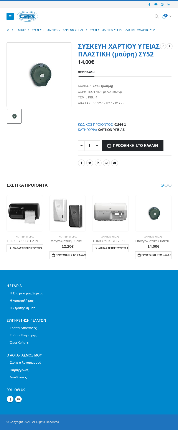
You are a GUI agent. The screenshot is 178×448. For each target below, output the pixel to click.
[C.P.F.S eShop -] (27, 16)
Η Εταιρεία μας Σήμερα (26, 293)
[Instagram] (162, 4)
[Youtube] (156, 4)
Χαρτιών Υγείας (111, 130)
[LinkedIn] (168, 4)
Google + (106, 162)
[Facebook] (149, 4)
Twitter (89, 162)
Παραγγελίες (19, 370)
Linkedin (18, 399)
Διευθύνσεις (18, 377)
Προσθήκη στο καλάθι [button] (71, 255)
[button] (162, 185)
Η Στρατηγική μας (22, 308)
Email (114, 162)
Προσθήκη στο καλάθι (135, 145)
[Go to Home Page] (8, 30)
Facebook (81, 162)
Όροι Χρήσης (19, 342)
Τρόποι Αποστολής (23, 328)
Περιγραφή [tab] (86, 72)
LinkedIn (98, 162)
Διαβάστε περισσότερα (27, 248)
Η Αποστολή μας (22, 300)
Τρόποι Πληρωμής (23, 335)
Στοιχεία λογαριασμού (25, 362)
